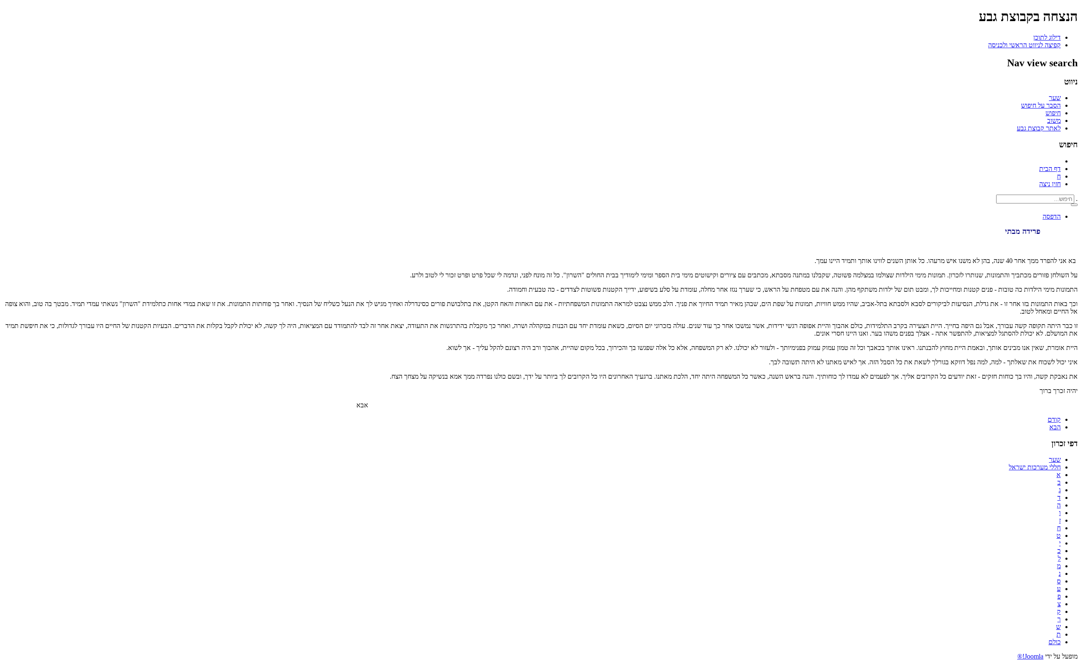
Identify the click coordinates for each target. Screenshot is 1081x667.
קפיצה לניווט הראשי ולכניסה (1024, 45)
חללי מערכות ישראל (1035, 467)
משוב (1054, 120)
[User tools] (1074, 204)
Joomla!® (1030, 656)
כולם (1054, 641)
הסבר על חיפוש (1041, 105)
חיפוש (1053, 113)
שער (1055, 97)
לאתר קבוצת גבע (1039, 128)
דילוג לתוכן (1047, 37)
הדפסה (1052, 216)
